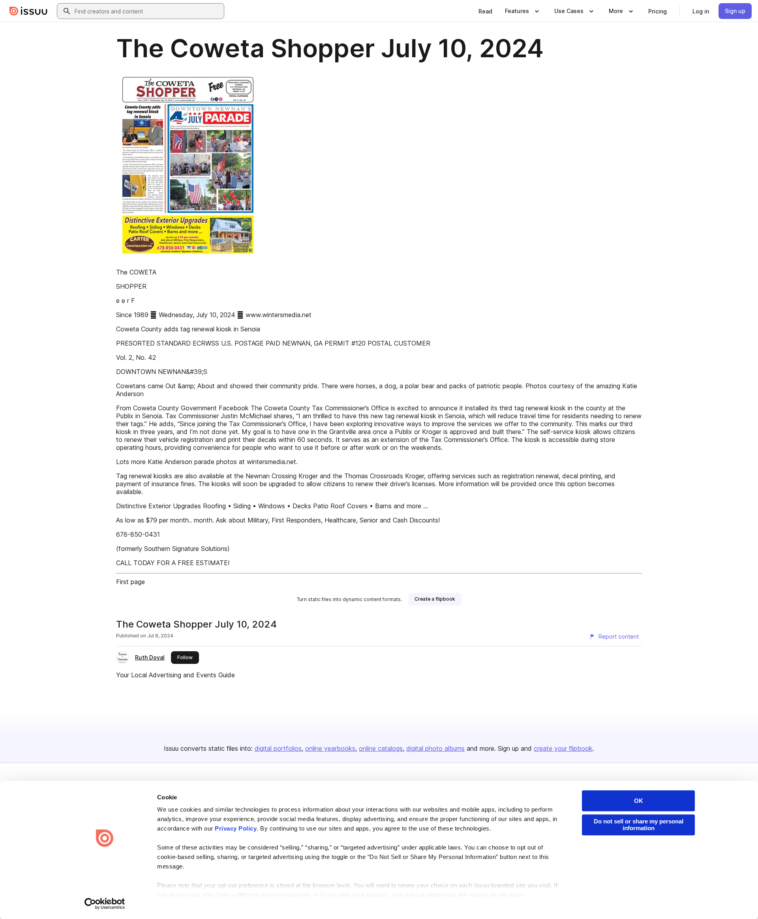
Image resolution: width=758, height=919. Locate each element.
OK (638, 800)
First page (130, 582)
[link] (485, 11)
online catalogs (381, 748)
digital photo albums (435, 748)
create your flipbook (563, 748)
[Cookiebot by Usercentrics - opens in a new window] (104, 904)
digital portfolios (278, 748)
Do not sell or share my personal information (638, 824)
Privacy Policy (236, 828)
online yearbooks (330, 748)
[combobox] (148, 11)
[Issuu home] (28, 11)
